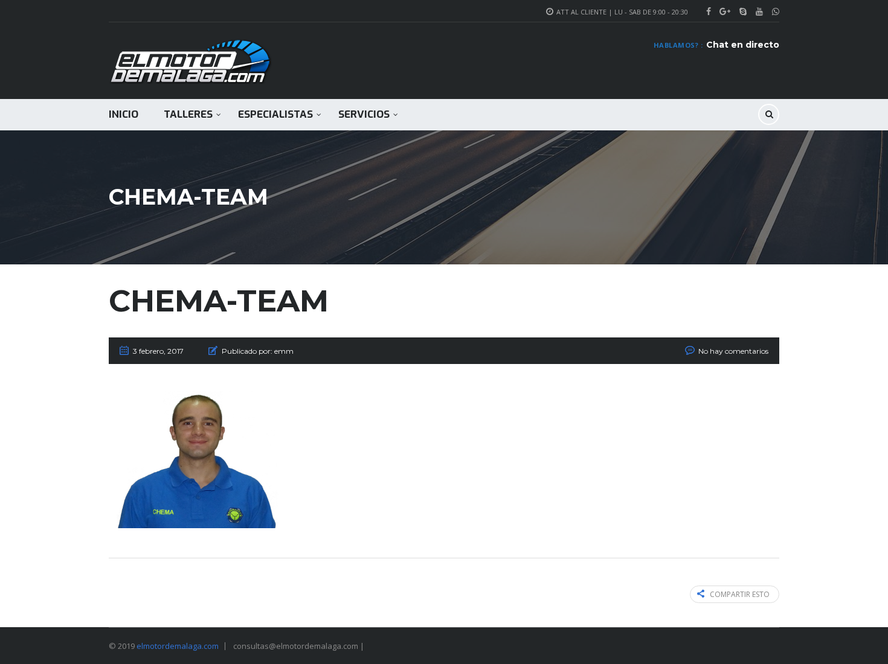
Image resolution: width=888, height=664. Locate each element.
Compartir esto (740, 594)
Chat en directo (742, 44)
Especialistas (275, 114)
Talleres (188, 114)
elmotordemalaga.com (178, 645)
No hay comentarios (733, 351)
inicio (123, 114)
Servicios (364, 114)
